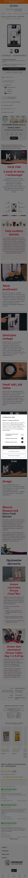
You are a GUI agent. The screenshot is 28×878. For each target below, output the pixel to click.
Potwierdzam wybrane (14, 451)
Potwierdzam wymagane (14, 456)
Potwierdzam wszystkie (14, 447)
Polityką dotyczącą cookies (16, 423)
